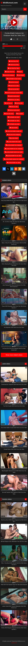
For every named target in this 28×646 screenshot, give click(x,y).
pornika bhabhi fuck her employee (14, 148)
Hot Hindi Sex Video (14, 68)
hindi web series (9, 113)
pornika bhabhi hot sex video (14, 155)
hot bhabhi (20, 113)
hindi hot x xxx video (14, 99)
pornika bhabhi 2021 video (14, 141)
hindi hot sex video (14, 85)
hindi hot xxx (9, 103)
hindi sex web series (14, 110)
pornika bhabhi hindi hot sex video (14, 152)
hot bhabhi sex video (14, 120)
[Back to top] (23, 641)
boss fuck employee (9, 75)
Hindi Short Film (14, 61)
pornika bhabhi (14, 138)
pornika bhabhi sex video (14, 162)
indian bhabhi (14, 127)
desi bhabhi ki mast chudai (14, 78)
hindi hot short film (14, 89)
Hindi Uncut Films (14, 64)
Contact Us (14, 642)
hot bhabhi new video (14, 117)
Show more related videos (14, 355)
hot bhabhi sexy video (14, 124)
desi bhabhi (21, 75)
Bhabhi (20, 71)
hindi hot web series (14, 96)
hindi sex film (19, 103)
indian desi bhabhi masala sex (14, 131)
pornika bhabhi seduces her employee (14, 159)
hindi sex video (14, 106)
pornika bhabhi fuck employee (14, 145)
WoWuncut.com (10, 3)
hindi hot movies (14, 82)
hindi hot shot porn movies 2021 (14, 92)
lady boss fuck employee (14, 134)
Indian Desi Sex (10, 71)
